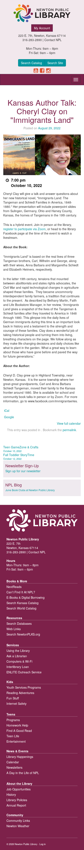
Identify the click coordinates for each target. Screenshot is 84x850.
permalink (69, 430)
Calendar (12, 762)
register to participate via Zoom (24, 229)
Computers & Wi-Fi (19, 661)
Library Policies (16, 800)
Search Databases (19, 623)
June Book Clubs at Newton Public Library (30, 490)
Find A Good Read (19, 730)
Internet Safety (16, 703)
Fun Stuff (12, 698)
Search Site (55, 63)
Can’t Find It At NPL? (20, 592)
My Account (42, 28)
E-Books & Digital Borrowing (25, 597)
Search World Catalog (21, 608)
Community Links (18, 820)
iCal (6, 410)
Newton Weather (17, 826)
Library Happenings (19, 756)
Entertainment (16, 741)
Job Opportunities (18, 789)
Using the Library (18, 650)
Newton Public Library (26, 844)
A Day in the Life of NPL (22, 773)
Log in (42, 844)
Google (9, 417)
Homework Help (17, 725)
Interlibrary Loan (17, 667)
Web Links (13, 629)
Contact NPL (53, 40)
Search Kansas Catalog (22, 603)
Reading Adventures (20, 693)
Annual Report (16, 805)
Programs (13, 720)
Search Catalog (31, 63)
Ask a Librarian (16, 656)
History (11, 794)
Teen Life (12, 736)
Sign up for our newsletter (22, 471)
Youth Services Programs (23, 687)
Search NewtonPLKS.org (23, 634)
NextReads (14, 587)
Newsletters (14, 767)
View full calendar (69, 423)
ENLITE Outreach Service (24, 672)
